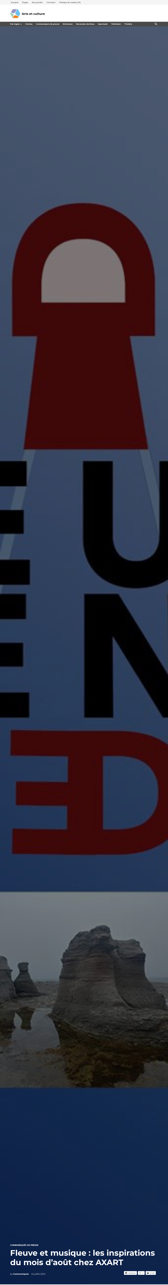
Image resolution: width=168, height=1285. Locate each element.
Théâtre (128, 24)
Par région (15, 24)
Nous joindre (37, 2)
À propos (14, 2)
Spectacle (103, 24)
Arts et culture (33, 14)
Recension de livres (85, 24)
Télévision (116, 24)
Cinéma (28, 24)
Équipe (25, 2)
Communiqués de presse (47, 24)
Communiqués (21, 1274)
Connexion (50, 2)
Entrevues (68, 24)
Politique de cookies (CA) (70, 2)
